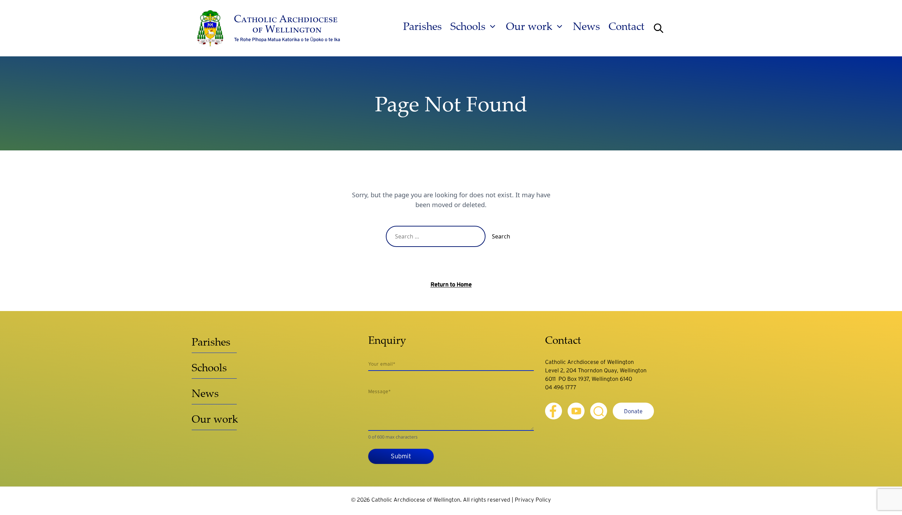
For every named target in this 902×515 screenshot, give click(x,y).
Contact (626, 26)
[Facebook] (553, 411)
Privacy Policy (533, 499)
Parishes (422, 26)
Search (501, 236)
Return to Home (451, 284)
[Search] (658, 28)
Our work (529, 26)
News (586, 26)
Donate (633, 411)
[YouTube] (576, 411)
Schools (468, 26)
